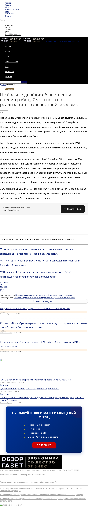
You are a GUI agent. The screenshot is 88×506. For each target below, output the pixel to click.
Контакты (8, 33)
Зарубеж (8, 29)
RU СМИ (3, 312)
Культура (8, 16)
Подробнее (44, 445)
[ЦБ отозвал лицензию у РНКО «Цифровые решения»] (4, 385)
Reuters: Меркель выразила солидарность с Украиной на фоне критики (44, 298)
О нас (7, 31)
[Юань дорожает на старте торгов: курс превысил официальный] (18, 377)
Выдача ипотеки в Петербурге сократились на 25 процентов (35, 308)
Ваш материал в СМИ (13, 35)
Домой (3, 85)
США (7, 7)
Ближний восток (12, 9)
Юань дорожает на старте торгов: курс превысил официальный (36, 379)
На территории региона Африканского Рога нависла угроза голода (43, 295)
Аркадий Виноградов (7, 382)
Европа (8, 5)
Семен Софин (4, 110)
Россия (8, 3)
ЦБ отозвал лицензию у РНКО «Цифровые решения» (29, 388)
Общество (9, 89)
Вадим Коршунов (6, 351)
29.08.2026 (9, 25)
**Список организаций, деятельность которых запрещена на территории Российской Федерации (41, 495)
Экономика (9, 14)
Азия (7, 12)
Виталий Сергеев (6, 314)
